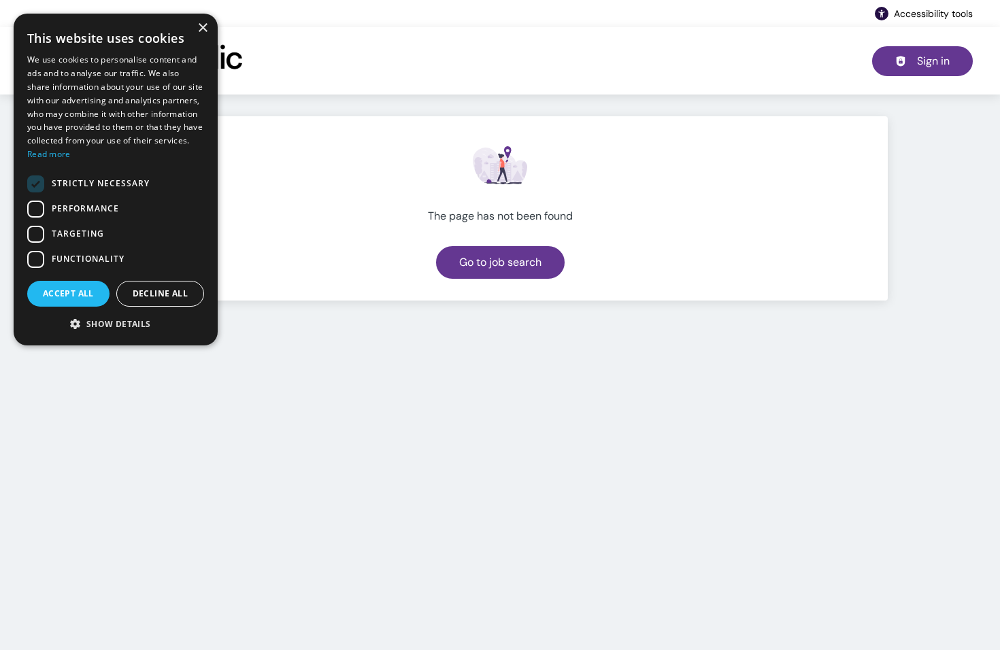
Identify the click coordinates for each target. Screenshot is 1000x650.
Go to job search (500, 262)
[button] (115, 323)
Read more (49, 154)
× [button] (202, 28)
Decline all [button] (160, 293)
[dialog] (116, 179)
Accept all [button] (68, 293)
